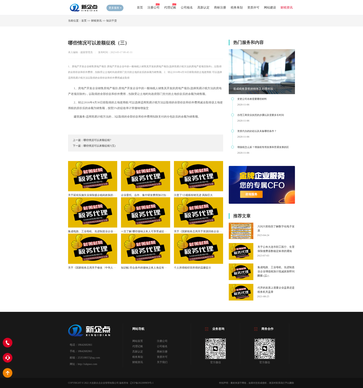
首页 (140, 7)
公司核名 (187, 7)
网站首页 (137, 341)
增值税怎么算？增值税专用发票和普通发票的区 (263, 147)
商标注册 (220, 7)
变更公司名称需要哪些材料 (252, 99)
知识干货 (111, 20)
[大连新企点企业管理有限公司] (84, 11)
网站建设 (270, 7)
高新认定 (203, 7)
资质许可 (253, 7)
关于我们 (162, 362)
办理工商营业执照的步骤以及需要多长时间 (260, 115)
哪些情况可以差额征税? (97, 140)
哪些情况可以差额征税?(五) (99, 145)
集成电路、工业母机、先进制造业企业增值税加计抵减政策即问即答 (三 (276, 271)
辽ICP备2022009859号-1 (142, 383)
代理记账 (170, 7)
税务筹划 (237, 7)
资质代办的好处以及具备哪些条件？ (257, 131)
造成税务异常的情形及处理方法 (253, 88)
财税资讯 (287, 7)
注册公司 (153, 7)
